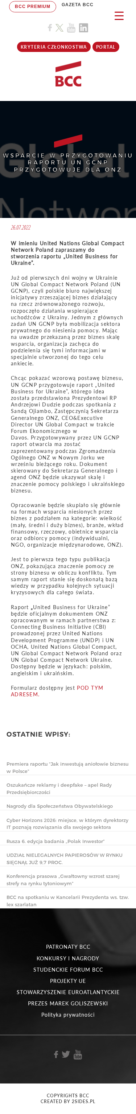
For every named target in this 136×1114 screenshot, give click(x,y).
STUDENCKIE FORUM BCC (68, 970)
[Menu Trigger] (119, 15)
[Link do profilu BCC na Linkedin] (83, 27)
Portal (106, 47)
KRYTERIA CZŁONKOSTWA (54, 47)
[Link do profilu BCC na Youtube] (71, 28)
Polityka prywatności (68, 1015)
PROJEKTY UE (68, 981)
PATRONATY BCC (68, 947)
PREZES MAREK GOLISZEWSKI (68, 1003)
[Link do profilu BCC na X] (59, 28)
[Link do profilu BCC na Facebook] (50, 28)
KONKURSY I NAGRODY (68, 958)
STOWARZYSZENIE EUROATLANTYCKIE (68, 992)
